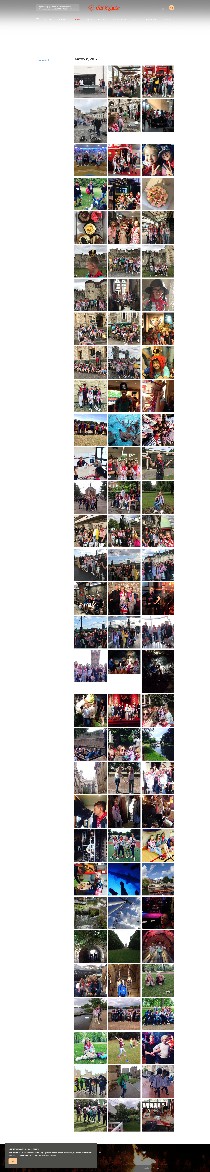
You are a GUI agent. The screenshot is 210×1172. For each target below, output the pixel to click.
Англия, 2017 (44, 60)
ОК (12, 1161)
